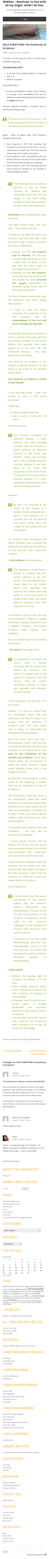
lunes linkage (38, 1295)
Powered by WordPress (35, 1555)
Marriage (6, 1298)
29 (16, 1273)
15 (16, 1268)
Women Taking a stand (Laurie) (13, 1428)
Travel (28, 1302)
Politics (13, 1300)
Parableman (7, 1379)
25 (34, 1270)
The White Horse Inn (10, 1399)
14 (10, 1268)
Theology (22, 1302)
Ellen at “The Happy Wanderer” (13, 1414)
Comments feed (8, 1539)
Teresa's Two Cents (9, 1328)
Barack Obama (19, 1286)
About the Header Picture (11, 1204)
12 (41, 1265)
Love (29, 1296)
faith (33, 1292)
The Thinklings (8, 1364)
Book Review (39, 1286)
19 (41, 1268)
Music (12, 1298)
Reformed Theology (29, 1301)
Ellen (14, 1136)
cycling (26, 1291)
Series (5, 1209)
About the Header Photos (11, 1201)
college (5, 1291)
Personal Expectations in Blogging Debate (17, 1217)
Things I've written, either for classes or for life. (19, 1346)
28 (10, 1273)
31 (28, 1273)
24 (28, 1270)
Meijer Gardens (8, 1500)
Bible (26, 1286)
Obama (17, 1298)
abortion (6, 1286)
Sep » (9, 1275)
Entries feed (7, 1536)
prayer (20, 1300)
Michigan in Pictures (9, 1488)
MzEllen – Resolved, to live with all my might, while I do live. (24, 3)
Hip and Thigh (7, 1391)
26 (41, 1270)
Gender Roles (25, 1294)
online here (16, 61)
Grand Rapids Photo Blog (11, 1485)
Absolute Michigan (9, 1483)
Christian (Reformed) (16, 1289)
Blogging (31, 1286)
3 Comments (25, 53)
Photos (31, 1298)
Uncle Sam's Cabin (9, 1425)
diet (30, 1291)
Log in (5, 1533)
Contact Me (6, 1215)
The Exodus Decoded (12, 1051)
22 (16, 1270)
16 (22, 1268)
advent (11, 1286)
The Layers (6, 1176)
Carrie (15, 1073)
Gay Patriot (6, 1515)
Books (5, 1290)
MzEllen (5, 53)
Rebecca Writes (8, 1420)
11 (34, 1265)
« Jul (4, 1275)
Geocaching (7, 1467)
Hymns (16, 1296)
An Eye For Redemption (11, 1376)
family (38, 1291)
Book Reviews (7, 1207)
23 (22, 1270)
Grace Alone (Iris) (8, 1417)
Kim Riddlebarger (9, 1394)
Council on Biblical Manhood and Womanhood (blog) (21, 1452)
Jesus (21, 1296)
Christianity (35, 1289)
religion (39, 1301)
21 (10, 1270)
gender (16, 1293)
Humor (11, 1296)
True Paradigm (8, 1333)
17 (28, 1268)
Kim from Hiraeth (21, 1117)
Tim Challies (7, 1402)
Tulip (33, 1302)
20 (3, 1270)
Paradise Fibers (8, 1440)
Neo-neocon (7, 1521)
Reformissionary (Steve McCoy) (13, 1396)
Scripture (6, 1302)
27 (3, 1273)
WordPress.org (8, 1541)
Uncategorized (15, 1039)
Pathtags (6, 1470)
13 (3, 1268)
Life (26, 1295)
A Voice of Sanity (8, 1513)
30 (22, 1273)
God (31, 1294)
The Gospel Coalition (10, 1331)
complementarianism (16, 1291)
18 (34, 1268)
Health (37, 1293)
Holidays (6, 1296)
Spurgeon (15, 1302)
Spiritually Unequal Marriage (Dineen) (16, 1422)
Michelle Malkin (8, 1518)
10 (28, 1265)
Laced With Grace (9, 1361)
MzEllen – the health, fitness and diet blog (17, 1316)
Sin (11, 1302)
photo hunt (24, 1298)
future (10, 1294)
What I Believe (8, 1212)
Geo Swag (6, 1465)
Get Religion (7, 1358)
